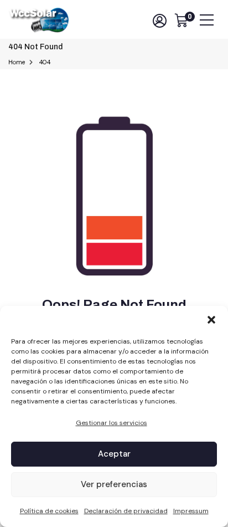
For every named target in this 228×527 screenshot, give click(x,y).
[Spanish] (140, 21)
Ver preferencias (114, 484)
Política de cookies (49, 510)
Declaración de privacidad (126, 510)
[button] (211, 319)
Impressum (191, 510)
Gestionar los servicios (111, 422)
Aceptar (114, 453)
